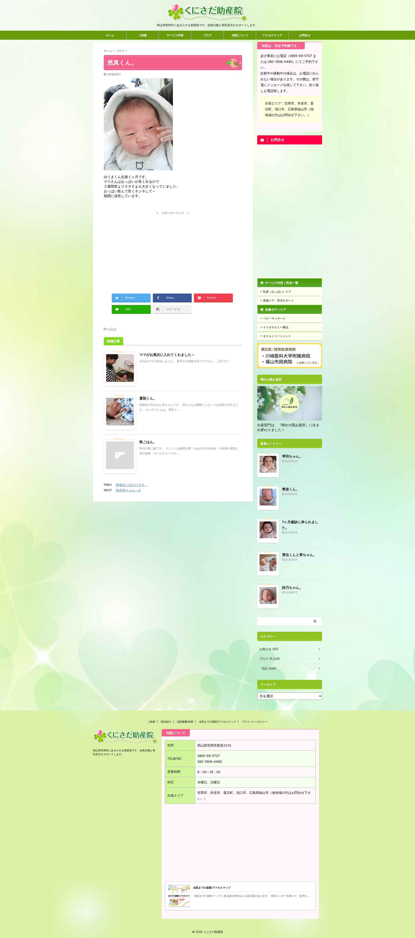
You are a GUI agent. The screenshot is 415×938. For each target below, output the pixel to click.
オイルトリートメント (277, 336)
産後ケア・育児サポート (278, 300)
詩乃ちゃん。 (292, 587)
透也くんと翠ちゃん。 (299, 555)
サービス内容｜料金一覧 (281, 282)
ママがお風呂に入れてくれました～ (167, 354)
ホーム (110, 35)
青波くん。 (290, 489)
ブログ (207, 35)
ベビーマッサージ (274, 318)
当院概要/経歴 (185, 721)
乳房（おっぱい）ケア (277, 291)
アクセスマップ (272, 35)
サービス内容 (175, 35)
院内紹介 (166, 721)
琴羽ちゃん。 (292, 456)
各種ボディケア (275, 309)
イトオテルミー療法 (275, 327)
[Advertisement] (173, 246)
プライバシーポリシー (255, 721)
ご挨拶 (142, 35)
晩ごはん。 (148, 442)
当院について (239, 35)
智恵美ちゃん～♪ (128, 490)
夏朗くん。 (148, 398)
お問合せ (304, 35)
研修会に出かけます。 (132, 485)
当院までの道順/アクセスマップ (217, 721)
